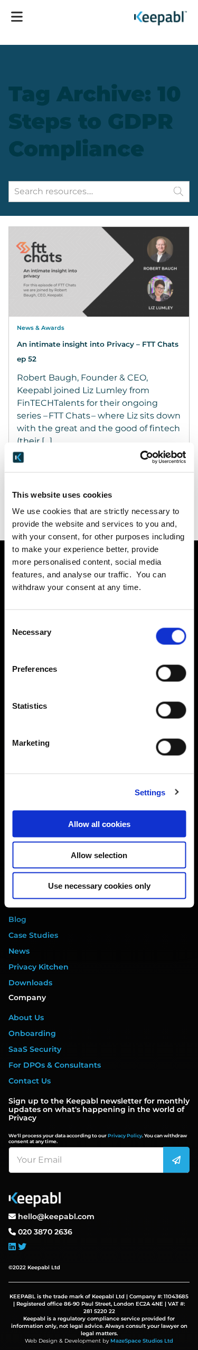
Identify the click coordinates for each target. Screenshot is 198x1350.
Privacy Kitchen (38, 967)
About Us (26, 1017)
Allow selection (99, 854)
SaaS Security (34, 1049)
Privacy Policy (125, 1135)
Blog (17, 919)
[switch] (171, 673)
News (19, 951)
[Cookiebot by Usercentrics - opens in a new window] (141, 457)
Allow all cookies (99, 824)
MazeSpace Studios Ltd (141, 1340)
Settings (150, 791)
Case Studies (33, 935)
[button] (178, 191)
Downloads (30, 982)
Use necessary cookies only (99, 885)
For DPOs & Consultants (54, 1065)
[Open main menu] (17, 13)
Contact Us (29, 1081)
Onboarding (32, 1033)
